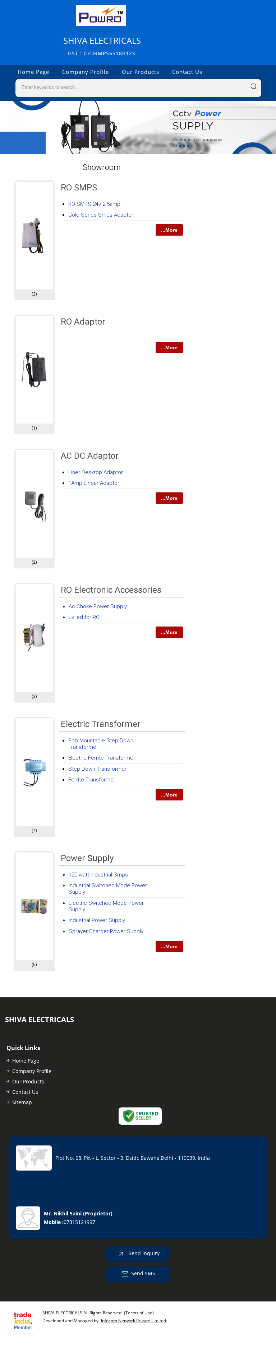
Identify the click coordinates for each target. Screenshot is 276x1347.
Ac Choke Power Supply (98, 606)
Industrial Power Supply (97, 920)
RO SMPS (79, 188)
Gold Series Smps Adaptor (100, 215)
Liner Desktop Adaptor (95, 472)
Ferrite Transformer (91, 779)
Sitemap (22, 1102)
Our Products (140, 71)
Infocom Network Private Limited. (134, 1321)
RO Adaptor (83, 322)
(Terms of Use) (139, 1313)
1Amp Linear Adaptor (93, 483)
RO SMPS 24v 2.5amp (94, 204)
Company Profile (85, 71)
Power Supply (87, 858)
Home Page (33, 71)
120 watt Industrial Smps (98, 874)
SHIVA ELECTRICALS (102, 46)
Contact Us (187, 71)
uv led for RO (84, 617)
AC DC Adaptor (90, 456)
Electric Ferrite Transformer (101, 758)
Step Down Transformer (97, 769)
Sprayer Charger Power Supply (106, 931)
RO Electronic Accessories (111, 590)
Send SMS (143, 1273)
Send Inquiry (143, 1252)
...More (169, 230)
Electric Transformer (101, 724)
